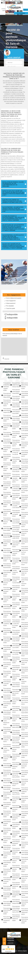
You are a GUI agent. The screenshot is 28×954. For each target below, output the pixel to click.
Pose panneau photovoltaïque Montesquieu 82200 (15, 876)
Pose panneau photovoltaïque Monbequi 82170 (15, 765)
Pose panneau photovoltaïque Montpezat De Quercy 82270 (15, 909)
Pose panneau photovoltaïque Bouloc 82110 (6, 550)
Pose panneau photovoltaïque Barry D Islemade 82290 (6, 466)
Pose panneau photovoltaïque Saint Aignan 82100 (24, 540)
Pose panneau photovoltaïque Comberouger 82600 (6, 730)
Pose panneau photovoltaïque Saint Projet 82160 (24, 727)
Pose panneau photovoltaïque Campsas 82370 (6, 599)
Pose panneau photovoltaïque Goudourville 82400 (15, 425)
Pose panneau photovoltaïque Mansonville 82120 (15, 668)
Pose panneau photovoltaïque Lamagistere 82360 (15, 561)
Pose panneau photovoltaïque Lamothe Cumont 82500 (15, 580)
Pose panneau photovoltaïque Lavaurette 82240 (15, 614)
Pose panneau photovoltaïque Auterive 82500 (6, 426)
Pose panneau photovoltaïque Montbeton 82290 (15, 851)
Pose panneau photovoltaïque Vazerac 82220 (24, 868)
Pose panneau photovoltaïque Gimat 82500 (15, 391)
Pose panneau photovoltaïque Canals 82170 (6, 606)
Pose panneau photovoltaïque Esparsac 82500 (6, 831)
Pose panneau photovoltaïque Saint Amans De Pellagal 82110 (24, 560)
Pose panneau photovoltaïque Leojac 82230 (15, 638)
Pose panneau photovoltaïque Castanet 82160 (6, 614)
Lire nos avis (8, 951)
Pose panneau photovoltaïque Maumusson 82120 (15, 709)
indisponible (6, 1)
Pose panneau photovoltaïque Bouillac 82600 (6, 542)
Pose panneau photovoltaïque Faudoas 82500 (6, 863)
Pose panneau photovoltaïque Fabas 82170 (6, 847)
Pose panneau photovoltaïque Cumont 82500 (6, 765)
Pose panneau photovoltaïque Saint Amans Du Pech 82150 (24, 550)
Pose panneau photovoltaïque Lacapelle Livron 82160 (15, 504)
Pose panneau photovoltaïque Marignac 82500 (15, 677)
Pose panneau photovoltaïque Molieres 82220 (15, 757)
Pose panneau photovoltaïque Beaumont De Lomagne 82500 (6, 485)
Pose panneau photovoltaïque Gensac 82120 (15, 384)
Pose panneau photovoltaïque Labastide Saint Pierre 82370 (15, 478)
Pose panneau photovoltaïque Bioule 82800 (6, 528)
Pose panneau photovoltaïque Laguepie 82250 (15, 552)
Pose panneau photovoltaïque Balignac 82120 (6, 448)
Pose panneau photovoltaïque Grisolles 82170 (15, 443)
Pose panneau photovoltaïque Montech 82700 (15, 859)
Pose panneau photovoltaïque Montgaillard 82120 (15, 894)
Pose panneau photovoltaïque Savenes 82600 (24, 782)
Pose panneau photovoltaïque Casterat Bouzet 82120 (6, 657)
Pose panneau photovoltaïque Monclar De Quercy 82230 (15, 774)
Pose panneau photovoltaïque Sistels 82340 (24, 806)
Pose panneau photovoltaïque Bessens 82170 (6, 520)
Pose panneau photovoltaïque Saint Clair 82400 (24, 616)
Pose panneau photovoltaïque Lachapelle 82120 (15, 513)
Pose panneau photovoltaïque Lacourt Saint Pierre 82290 (15, 528)
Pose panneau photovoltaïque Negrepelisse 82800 (24, 394)
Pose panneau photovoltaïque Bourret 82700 (6, 565)
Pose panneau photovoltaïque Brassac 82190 (6, 573)
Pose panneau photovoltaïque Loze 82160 (15, 652)
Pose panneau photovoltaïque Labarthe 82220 (15, 460)
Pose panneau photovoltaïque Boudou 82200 (6, 535)
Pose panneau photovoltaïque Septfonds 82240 (24, 790)
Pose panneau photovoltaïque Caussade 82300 (6, 682)
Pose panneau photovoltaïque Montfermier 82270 (15, 885)
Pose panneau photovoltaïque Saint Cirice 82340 (24, 599)
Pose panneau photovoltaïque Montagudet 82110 (15, 782)
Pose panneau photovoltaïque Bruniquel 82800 (6, 590)
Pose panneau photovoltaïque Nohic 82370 (24, 401)
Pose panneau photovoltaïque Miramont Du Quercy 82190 (15, 739)
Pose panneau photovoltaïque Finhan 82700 (6, 888)
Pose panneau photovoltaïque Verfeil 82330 (24, 886)
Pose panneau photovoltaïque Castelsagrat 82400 (6, 639)
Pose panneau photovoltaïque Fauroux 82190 (6, 872)
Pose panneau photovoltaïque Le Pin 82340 (24, 428)
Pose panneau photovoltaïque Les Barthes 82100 (6, 476)
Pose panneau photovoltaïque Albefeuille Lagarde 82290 (6, 386)
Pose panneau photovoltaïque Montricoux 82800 (15, 917)
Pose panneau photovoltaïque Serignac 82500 (24, 799)
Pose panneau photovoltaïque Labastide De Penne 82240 (15, 468)
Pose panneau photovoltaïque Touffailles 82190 (24, 814)
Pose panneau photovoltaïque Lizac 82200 (15, 645)
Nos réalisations (21, 13)
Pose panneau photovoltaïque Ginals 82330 (15, 398)
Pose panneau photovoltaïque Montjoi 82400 (15, 901)
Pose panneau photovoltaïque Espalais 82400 (6, 822)
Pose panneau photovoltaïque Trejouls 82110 (24, 822)
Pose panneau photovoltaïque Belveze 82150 (6, 512)
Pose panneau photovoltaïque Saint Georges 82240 (24, 635)
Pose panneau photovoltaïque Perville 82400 (24, 422)
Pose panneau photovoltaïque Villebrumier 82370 (24, 911)
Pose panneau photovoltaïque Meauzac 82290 (15, 718)
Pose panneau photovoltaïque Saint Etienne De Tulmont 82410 (24, 626)
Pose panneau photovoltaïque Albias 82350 (6, 395)
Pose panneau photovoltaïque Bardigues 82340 (6, 457)
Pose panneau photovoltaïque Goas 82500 (15, 411)
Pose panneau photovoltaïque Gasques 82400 (6, 911)
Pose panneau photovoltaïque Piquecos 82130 (24, 436)
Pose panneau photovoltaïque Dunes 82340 (6, 787)
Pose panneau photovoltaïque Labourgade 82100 (15, 496)
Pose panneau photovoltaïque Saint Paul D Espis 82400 (24, 709)
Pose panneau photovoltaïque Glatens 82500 (15, 404)
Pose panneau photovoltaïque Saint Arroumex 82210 (24, 581)
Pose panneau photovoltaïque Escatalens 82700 (6, 805)
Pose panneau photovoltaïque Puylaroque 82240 (24, 506)
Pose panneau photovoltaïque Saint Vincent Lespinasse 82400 (24, 753)
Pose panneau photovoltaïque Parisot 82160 (24, 415)
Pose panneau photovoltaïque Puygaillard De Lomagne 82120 (24, 488)
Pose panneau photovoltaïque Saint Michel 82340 (24, 670)
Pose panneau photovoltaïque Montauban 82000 (15, 825)
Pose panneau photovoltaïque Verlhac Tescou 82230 (24, 894)
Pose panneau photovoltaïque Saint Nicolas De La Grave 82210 (24, 700)
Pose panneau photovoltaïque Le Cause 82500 (6, 674)
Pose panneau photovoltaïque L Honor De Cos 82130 (15, 451)
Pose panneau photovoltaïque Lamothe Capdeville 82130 (15, 570)
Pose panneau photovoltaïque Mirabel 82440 (15, 732)
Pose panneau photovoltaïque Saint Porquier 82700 (24, 718)
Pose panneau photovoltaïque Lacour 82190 (15, 520)
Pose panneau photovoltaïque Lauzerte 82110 (15, 605)
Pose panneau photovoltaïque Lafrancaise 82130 (15, 543)
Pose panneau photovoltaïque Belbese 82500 (6, 503)
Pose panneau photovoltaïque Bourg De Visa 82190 (6, 558)
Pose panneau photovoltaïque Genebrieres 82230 (6, 919)
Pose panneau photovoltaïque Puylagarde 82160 (24, 498)
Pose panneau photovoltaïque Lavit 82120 (15, 632)
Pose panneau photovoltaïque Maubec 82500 (15, 700)
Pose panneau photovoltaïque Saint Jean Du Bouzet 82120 (24, 644)
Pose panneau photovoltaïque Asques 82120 (6, 410)
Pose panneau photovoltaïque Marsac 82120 (15, 684)
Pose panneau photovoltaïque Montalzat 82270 (15, 808)
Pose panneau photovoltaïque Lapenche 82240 (15, 588)
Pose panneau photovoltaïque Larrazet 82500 (15, 597)
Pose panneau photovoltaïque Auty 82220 (6, 434)
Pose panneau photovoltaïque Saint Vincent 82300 (24, 744)
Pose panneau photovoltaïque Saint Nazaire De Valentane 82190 (24, 690)
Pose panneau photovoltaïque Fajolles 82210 (6, 854)
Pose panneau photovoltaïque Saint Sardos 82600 (24, 735)
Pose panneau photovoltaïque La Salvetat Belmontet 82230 (24, 764)
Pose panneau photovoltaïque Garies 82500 (6, 903)
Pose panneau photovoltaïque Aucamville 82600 (6, 418)
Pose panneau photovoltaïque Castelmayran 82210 (6, 631)
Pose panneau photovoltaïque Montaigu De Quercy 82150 (15, 791)
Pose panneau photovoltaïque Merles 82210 (15, 725)
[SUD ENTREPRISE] (14, 7)
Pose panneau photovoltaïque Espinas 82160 (6, 839)
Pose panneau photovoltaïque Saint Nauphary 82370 (24, 679)
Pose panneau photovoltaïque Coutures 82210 (6, 757)
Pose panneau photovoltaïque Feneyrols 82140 (6, 880)
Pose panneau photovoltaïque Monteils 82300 (15, 868)
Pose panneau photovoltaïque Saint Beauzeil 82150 (24, 591)
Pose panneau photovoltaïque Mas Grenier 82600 (15, 692)
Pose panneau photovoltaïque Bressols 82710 (6, 581)
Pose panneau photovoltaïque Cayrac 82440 (6, 696)
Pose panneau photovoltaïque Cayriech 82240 (6, 704)
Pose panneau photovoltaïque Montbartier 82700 (15, 842)
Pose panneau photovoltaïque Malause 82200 (15, 659)
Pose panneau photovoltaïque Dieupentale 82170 (6, 773)
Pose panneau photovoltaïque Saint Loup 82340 (24, 661)
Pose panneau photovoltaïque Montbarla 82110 (15, 834)
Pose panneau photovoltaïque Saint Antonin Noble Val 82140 (24, 571)
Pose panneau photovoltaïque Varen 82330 (24, 852)
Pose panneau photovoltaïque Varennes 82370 (24, 860)
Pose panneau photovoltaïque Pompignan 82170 (24, 453)
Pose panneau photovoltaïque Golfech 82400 (15, 418)
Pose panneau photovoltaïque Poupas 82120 (24, 461)
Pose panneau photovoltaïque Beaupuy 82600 (6, 495)
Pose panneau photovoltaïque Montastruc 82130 (15, 816)
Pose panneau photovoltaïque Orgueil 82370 (24, 408)
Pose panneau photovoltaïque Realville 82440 (24, 515)
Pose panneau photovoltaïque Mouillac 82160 (24, 385)
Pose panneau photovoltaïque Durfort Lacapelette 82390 (6, 796)
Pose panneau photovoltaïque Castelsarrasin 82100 (6, 648)
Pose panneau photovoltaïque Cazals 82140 (6, 712)
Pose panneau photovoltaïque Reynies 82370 (24, 523)
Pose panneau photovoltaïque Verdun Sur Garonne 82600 (24, 878)
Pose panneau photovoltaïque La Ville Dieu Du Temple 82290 (15, 623)
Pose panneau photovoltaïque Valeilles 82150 (24, 836)
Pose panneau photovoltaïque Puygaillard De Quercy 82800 (24, 478)
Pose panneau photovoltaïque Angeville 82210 (6, 402)
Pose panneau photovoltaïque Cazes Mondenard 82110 (6, 720)
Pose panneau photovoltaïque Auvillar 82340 (6, 441)
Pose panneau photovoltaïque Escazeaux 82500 (6, 814)
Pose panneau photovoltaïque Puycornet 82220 (24, 468)
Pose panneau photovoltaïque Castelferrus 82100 (6, 622)
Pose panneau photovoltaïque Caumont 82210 (6, 665)
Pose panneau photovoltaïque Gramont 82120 (15, 434)
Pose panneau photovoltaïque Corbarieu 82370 (6, 738)
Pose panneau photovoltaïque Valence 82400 (24, 845)
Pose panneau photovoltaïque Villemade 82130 (24, 920)
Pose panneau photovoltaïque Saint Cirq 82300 (24, 608)
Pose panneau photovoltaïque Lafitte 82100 (15, 536)
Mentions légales (22, 950)
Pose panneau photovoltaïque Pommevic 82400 (24, 444)
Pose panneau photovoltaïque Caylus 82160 (6, 690)
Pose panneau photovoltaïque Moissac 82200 (15, 748)
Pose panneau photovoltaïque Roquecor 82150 (24, 532)
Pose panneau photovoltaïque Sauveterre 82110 (24, 773)
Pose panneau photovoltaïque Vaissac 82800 (24, 828)
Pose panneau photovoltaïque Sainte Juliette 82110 (24, 653)
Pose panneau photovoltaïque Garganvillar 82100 (6, 895)
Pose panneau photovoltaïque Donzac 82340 (6, 780)
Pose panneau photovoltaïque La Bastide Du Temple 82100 (15, 487)
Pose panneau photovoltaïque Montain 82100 (15, 799)
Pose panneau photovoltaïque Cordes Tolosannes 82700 (6, 748)
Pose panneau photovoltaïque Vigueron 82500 (24, 903)
